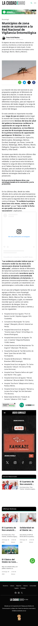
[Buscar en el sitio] (31, 2)
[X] (29, 82)
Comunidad (33, 586)
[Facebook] (33, 82)
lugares (16, 588)
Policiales (23, 588)
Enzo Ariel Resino (13, 37)
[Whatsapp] (19, 82)
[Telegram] (24, 82)
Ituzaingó (5, 19)
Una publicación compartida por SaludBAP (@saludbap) (19, 257)
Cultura (12, 586)
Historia (25, 586)
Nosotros (5, 586)
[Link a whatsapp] (32, 560)
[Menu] (35, 3)
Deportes (18, 586)
